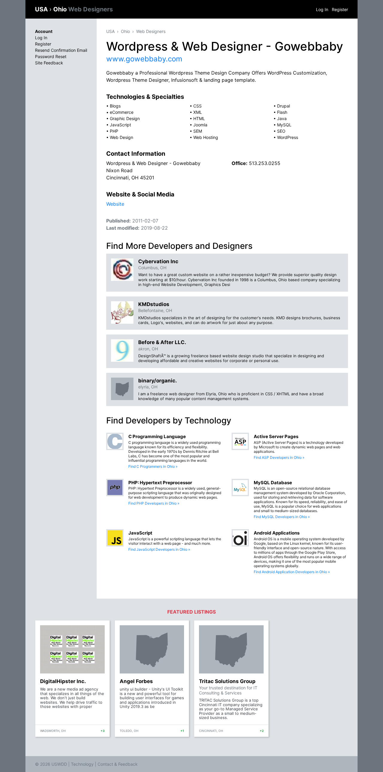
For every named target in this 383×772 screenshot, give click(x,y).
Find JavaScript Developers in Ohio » (159, 549)
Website (115, 204)
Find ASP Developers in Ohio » (279, 457)
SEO (281, 131)
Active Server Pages (276, 436)
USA (42, 9)
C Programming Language (157, 436)
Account (43, 31)
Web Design (121, 137)
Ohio (83, 9)
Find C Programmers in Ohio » (152, 466)
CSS (197, 105)
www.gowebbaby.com (144, 59)
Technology (82, 764)
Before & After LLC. (162, 342)
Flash (282, 112)
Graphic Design (125, 118)
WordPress (287, 137)
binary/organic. (157, 381)
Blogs (115, 105)
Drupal (283, 105)
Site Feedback (49, 62)
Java (282, 118)
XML (197, 112)
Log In (322, 9)
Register (340, 9)
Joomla (200, 124)
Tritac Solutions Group (227, 681)
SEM (197, 131)
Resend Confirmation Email (61, 50)
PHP (114, 131)
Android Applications (277, 533)
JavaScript (120, 124)
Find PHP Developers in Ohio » (153, 503)
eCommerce (121, 112)
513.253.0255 (264, 163)
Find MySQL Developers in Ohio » (282, 516)
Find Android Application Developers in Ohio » (292, 572)
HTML (199, 118)
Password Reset (50, 56)
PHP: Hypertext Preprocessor (160, 482)
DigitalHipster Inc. (63, 681)
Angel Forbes (136, 681)
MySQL (284, 124)
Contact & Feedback (118, 764)
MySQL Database (273, 482)
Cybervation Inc (158, 261)
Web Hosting (205, 137)
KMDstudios (153, 304)
